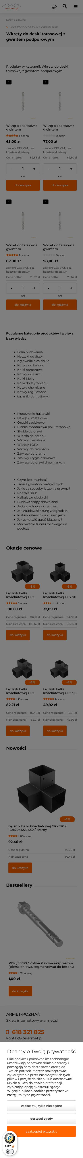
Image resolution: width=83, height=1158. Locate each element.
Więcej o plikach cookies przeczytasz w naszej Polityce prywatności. (37, 1093)
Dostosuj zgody (41, 1118)
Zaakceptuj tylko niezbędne (41, 1105)
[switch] (10, 1151)
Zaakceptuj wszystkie (41, 1131)
